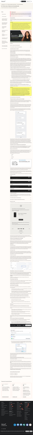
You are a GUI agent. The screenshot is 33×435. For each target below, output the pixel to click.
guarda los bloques (24, 146)
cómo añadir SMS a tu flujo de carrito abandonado (23, 273)
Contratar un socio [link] (15, 396)
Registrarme (28, 1)
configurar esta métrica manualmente (16, 92)
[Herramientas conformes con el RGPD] (30, 425)
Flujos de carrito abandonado (20, 4)
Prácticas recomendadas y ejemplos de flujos (11, 4)
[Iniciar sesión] (20, 1)
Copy (30, 181)
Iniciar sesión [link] (24, 396)
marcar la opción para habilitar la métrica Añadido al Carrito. (21, 93)
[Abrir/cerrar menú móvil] (31, 1)
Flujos (6, 4)
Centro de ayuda (3, 4)
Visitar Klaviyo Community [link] (5, 396)
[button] (21, 124)
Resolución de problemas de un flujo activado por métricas (17, 357)
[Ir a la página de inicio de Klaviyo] (3, 1)
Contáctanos (23, 1)
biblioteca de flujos (28, 82)
